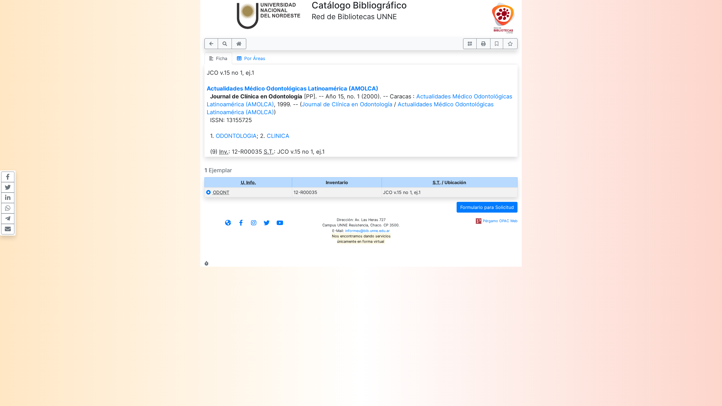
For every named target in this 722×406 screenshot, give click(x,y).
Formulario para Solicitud (487, 207)
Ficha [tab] (220, 58)
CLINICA (278, 136)
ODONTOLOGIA (236, 136)
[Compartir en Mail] (7, 229)
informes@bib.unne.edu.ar (367, 231)
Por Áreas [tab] (253, 58)
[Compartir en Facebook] (7, 177)
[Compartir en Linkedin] (7, 198)
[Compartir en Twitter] (7, 187)
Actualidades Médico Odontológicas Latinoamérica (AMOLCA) (292, 88)
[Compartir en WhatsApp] (7, 208)
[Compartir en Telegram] (7, 218)
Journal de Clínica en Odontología (347, 104)
